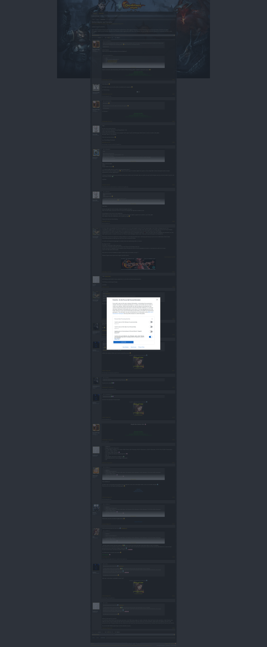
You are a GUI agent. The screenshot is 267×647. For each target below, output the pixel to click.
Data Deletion (126, 347)
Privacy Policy (141, 347)
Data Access (133, 347)
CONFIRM (123, 342)
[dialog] (133, 323)
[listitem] (133, 319)
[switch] (151, 322)
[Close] (157, 300)
